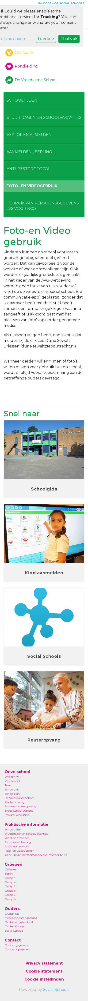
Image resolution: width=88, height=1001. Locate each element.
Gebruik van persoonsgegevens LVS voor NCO (43, 206)
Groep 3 (10, 878)
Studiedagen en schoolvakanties (44, 117)
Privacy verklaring (17, 815)
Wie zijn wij (12, 776)
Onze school (17, 772)
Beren (9, 873)
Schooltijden (22, 100)
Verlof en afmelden (29, 134)
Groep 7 (10, 895)
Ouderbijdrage (14, 926)
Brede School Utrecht (19, 810)
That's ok (69, 38)
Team (8, 785)
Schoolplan (12, 793)
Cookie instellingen (44, 979)
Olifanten (11, 869)
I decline (46, 38)
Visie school (12, 781)
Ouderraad (12, 913)
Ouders (12, 908)
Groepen (13, 864)
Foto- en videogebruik (31, 186)
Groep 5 (10, 886)
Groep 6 (10, 890)
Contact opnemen (17, 949)
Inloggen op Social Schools (61, 3)
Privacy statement (44, 963)
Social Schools (14, 930)
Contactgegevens (16, 945)
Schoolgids (12, 789)
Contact (13, 940)
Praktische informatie (26, 824)
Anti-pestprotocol (28, 169)
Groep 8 (10, 899)
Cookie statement (44, 971)
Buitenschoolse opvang (20, 806)
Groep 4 (10, 882)
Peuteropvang (14, 802)
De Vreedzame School (19, 798)
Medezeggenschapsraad (21, 918)
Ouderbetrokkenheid (19, 922)
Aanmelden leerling (29, 152)
